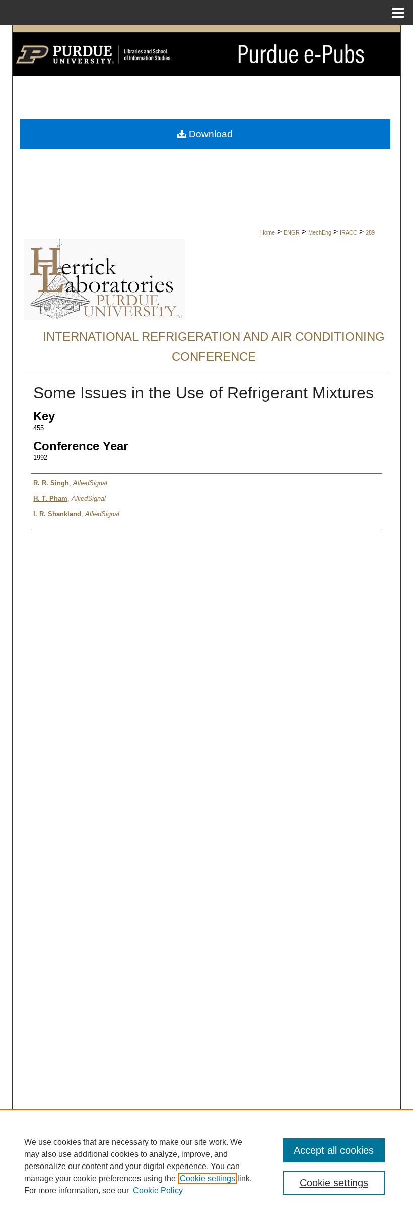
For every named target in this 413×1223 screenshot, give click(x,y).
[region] (206, 1166)
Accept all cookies (334, 1150)
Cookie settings (207, 1178)
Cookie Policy (158, 1190)
